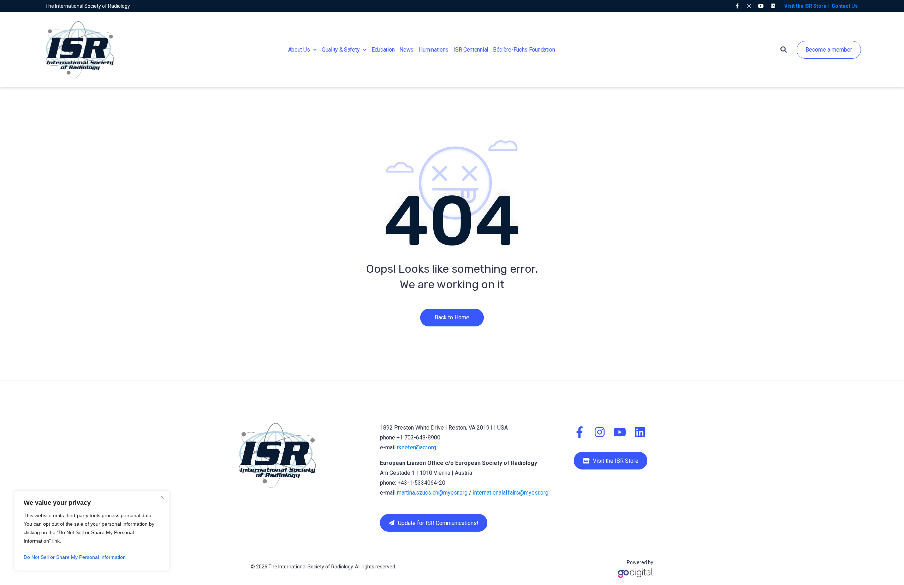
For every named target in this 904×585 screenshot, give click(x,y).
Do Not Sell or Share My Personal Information (75, 557)
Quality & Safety (340, 49)
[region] (92, 531)
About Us (299, 49)
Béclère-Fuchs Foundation (524, 49)
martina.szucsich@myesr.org (432, 492)
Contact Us (845, 6)
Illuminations (433, 49)
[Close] (162, 497)
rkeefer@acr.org (416, 447)
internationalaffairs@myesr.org (510, 492)
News (406, 49)
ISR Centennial (470, 49)
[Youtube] (761, 6)
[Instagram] (749, 6)
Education (382, 49)
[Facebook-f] (736, 6)
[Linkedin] (773, 6)
